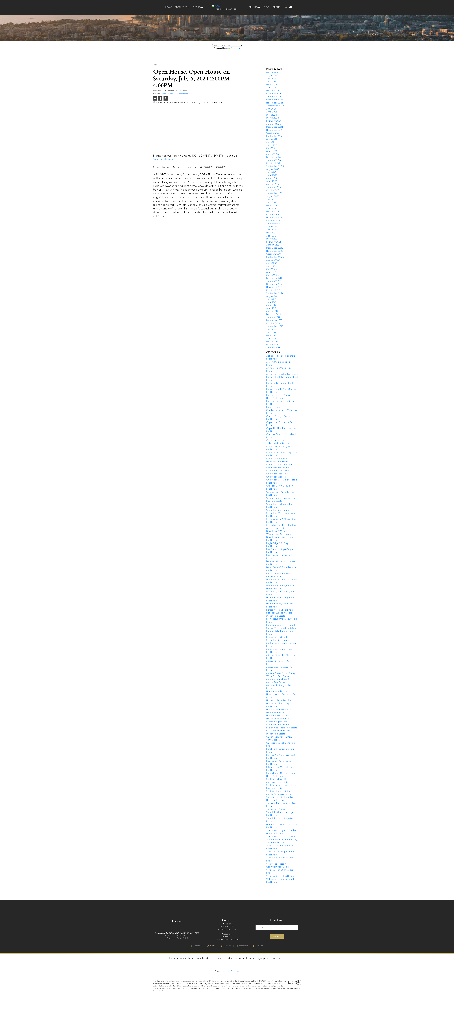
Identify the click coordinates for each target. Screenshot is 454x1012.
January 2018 (273, 348)
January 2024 (273, 160)
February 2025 (274, 121)
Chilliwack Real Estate (277, 477)
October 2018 (273, 324)
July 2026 (271, 79)
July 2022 (271, 200)
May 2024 (271, 148)
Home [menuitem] (168, 7)
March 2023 (272, 184)
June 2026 (271, 82)
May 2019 (271, 305)
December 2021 (274, 215)
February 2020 (274, 278)
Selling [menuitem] (253, 7)
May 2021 (271, 233)
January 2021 (273, 245)
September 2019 (274, 293)
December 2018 (274, 320)
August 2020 (273, 260)
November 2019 (274, 287)
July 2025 (271, 109)
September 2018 (274, 326)
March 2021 (272, 239)
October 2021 (273, 221)
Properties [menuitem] (181, 7)
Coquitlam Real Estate (277, 510)
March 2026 (272, 91)
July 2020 (271, 263)
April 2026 (271, 88)
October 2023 (273, 163)
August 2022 (272, 197)
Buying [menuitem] (197, 7)
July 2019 (271, 299)
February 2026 (274, 94)
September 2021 (274, 224)
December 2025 (274, 100)
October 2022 (273, 190)
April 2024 (271, 151)
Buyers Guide (273, 407)
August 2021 (272, 227)
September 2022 (275, 193)
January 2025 (273, 124)
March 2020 (272, 275)
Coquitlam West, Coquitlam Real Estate (176, 94)
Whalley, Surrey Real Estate (280, 876)
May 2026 (271, 85)
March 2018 (272, 342)
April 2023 (271, 181)
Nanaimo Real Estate (277, 692)
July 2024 (271, 142)
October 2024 (273, 133)
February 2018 (273, 345)
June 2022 (271, 203)
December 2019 (274, 284)
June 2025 (271, 112)
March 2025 (272, 118)
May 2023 (271, 178)
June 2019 (271, 302)
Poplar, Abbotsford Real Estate (281, 728)
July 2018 (271, 330)
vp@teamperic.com (227, 929)
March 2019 (272, 311)
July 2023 (271, 172)
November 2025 (274, 103)
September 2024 (275, 136)
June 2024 (271, 145)
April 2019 (271, 308)
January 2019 (273, 318)
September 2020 (275, 257)
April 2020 (271, 272)
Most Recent (272, 73)
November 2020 (274, 251)
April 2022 (271, 209)
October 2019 (273, 290)
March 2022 (272, 212)
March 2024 (272, 154)
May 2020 (271, 269)
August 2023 (272, 169)
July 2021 (271, 230)
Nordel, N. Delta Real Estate (280, 701)
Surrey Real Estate (275, 809)
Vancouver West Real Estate (280, 837)
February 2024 (274, 157)
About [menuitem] (276, 7)
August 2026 (272, 76)
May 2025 (271, 115)
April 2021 (271, 236)
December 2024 (274, 127)
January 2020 (273, 281)
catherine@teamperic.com (227, 939)
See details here (163, 159)
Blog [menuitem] (267, 7)
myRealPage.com (232, 971)
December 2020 (274, 248)
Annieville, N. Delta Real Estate (282, 374)
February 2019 (273, 314)
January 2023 (273, 187)
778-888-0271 (227, 937)
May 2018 (271, 336)
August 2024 (272, 139)
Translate (235, 48)
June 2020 (271, 266)
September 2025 (275, 106)
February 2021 (273, 242)
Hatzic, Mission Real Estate (279, 610)
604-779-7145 (226, 927)
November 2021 (274, 218)
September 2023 (275, 166)
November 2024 (274, 130)
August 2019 (272, 296)
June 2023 (271, 175)
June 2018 (271, 333)
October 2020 (273, 254)
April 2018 (271, 339)
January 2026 (273, 97)
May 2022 (271, 206)
